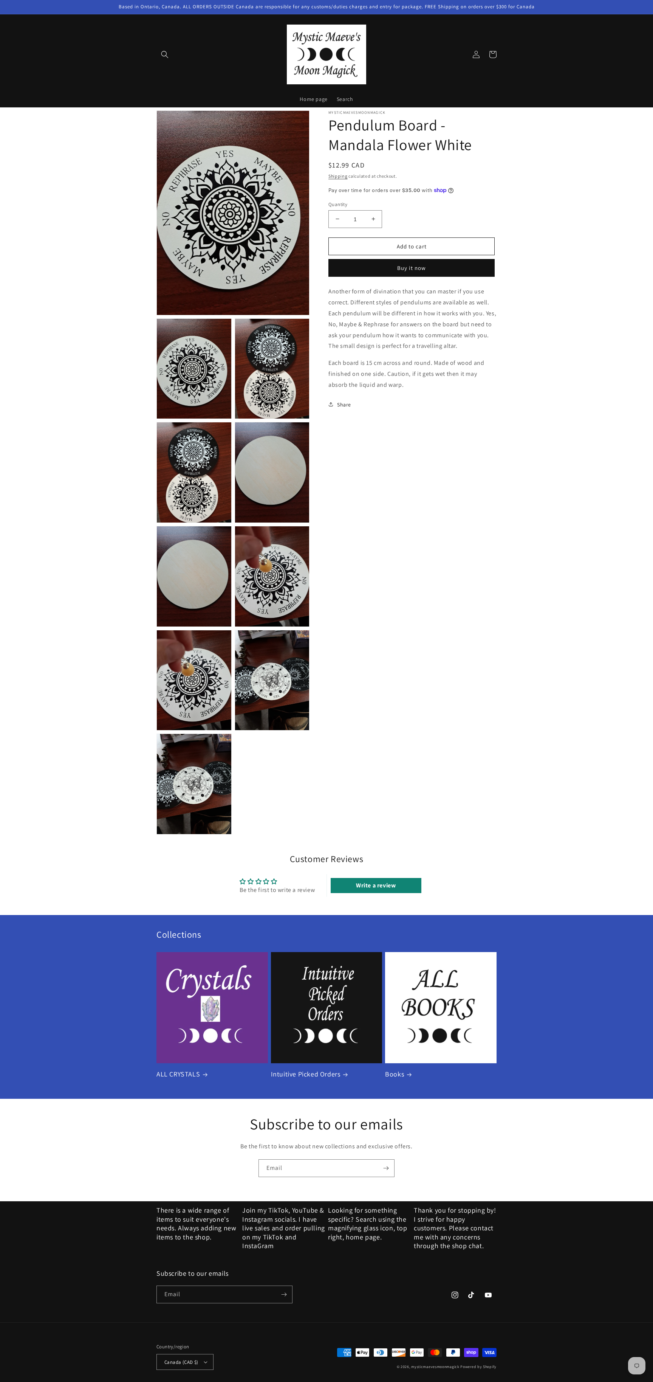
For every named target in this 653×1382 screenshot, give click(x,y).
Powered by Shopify (478, 1366)
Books (394, 1074)
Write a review (376, 885)
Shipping (338, 176)
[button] (164, 54)
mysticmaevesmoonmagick (435, 1366)
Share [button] (344, 404)
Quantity (337, 204)
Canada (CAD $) (181, 1362)
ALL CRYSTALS (178, 1074)
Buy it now (411, 267)
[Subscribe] (386, 1168)
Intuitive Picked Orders (305, 1074)
